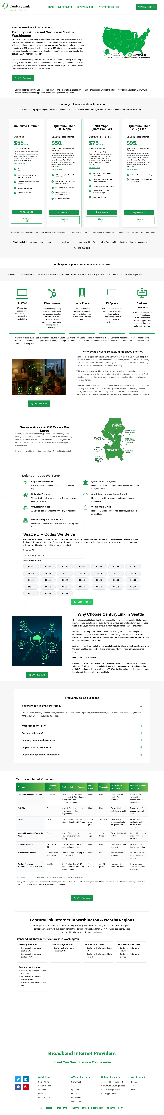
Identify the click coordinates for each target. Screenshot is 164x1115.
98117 (116, 573)
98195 (48, 594)
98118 (133, 573)
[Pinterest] (26, 1087)
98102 (48, 567)
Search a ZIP (29, 550)
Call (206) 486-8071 (82, 602)
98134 (133, 580)
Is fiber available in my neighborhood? (41, 706)
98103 (65, 567)
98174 (116, 587)
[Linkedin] (26, 1079)
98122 (65, 580)
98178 (31, 594)
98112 (65, 573)
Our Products (65, 7)
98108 (31, 573)
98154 (82, 587)
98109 (48, 573)
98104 (82, 567)
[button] (82, 706)
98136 (31, 587)
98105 (99, 567)
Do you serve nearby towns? (36, 747)
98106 (116, 567)
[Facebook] (18, 1087)
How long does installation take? (38, 740)
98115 (82, 573)
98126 (99, 580)
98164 (99, 587)
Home (51, 7)
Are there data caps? (32, 733)
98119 (31, 580)
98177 (133, 587)
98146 (65, 587)
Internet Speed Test (108, 7)
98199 (65, 594)
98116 (99, 573)
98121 (48, 580)
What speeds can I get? (34, 726)
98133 (116, 580)
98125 (82, 580)
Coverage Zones (85, 7)
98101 (31, 567)
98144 (48, 587)
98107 (133, 567)
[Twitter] (18, 1079)
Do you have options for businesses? (41, 755)
